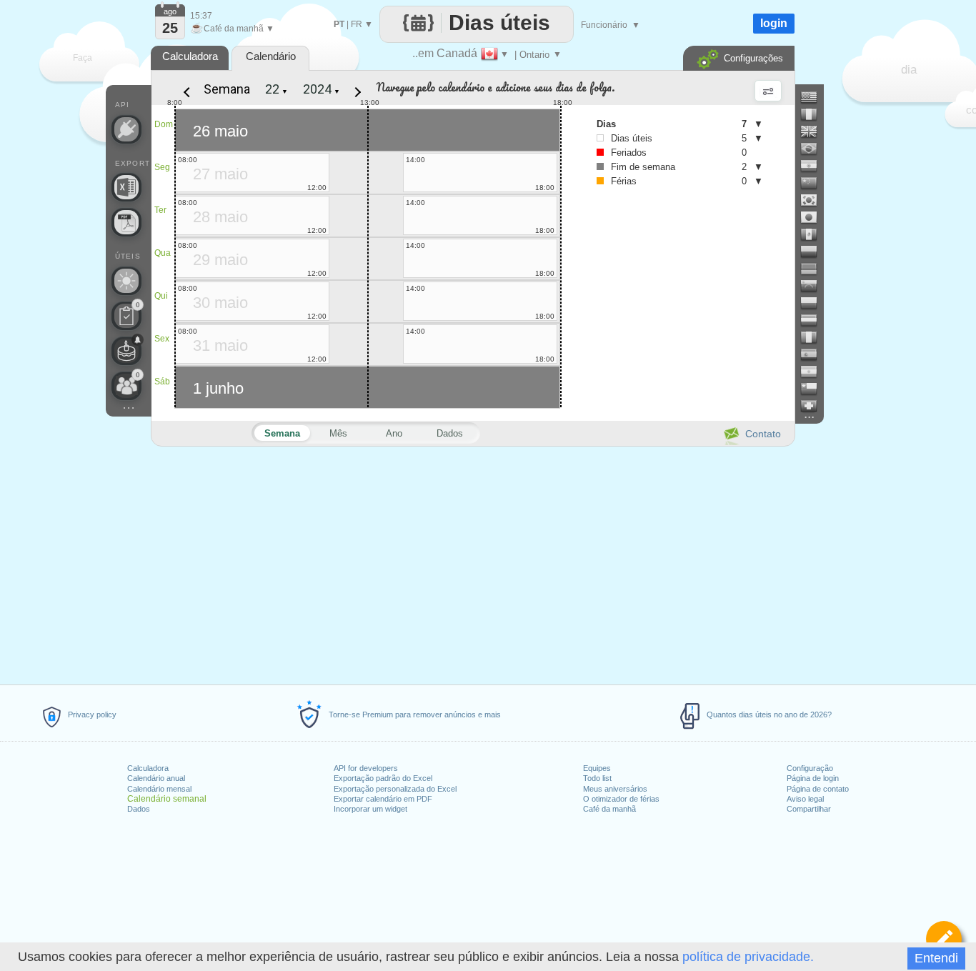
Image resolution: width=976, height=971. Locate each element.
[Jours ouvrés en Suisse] (814, 405)
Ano (394, 433)
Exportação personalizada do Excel (395, 789)
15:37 (201, 16)
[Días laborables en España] (814, 354)
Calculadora (148, 768)
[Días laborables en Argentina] (814, 371)
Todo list (597, 778)
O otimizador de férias (621, 799)
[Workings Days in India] (814, 165)
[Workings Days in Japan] (814, 217)
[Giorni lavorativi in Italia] (814, 337)
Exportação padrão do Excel (383, 778)
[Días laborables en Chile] (814, 388)
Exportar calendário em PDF (383, 799)
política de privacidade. (748, 957)
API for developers (366, 768)
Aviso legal (805, 799)
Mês (338, 433)
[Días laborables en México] (814, 234)
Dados (138, 809)
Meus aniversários (615, 789)
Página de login (813, 778)
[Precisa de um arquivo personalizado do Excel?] (126, 187)
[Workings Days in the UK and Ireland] (814, 131)
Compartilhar (809, 809)
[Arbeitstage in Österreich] (814, 320)
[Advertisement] (472, 563)
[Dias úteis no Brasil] (814, 148)
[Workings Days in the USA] (814, 97)
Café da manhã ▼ (232, 29)
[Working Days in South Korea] (814, 200)
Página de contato (818, 789)
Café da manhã (609, 809)
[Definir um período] (944, 939)
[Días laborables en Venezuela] (814, 285)
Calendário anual (156, 778)
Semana (227, 88)
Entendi (936, 958)
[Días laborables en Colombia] (814, 251)
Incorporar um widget (370, 809)
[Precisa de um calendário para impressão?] (126, 222)
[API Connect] (126, 129)
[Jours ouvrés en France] (814, 114)
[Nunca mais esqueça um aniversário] (126, 351)
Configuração (810, 768)
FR (356, 24)
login (773, 23)
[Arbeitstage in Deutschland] (814, 268)
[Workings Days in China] (814, 182)
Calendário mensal (159, 789)
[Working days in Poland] (814, 303)
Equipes (597, 768)
